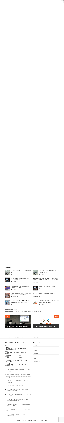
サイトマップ (33, 337)
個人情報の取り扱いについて (21, 337)
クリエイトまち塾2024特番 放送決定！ (47, 286)
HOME (35, 345)
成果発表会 (25, 311)
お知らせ (15, 309)
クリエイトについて (38, 348)
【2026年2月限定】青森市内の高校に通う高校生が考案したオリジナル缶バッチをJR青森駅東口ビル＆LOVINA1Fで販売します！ (45, 280)
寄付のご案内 (37, 356)
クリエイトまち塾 (18, 311)
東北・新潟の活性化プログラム (35, 311)
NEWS (35, 350)
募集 (35, 358)
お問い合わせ (9, 337)
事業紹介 (36, 353)
